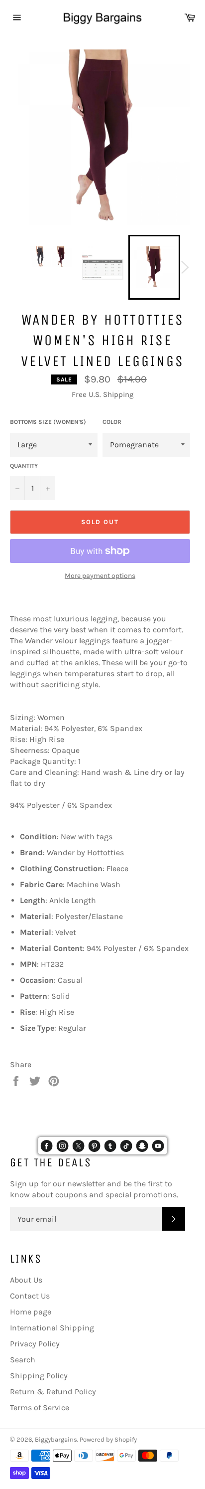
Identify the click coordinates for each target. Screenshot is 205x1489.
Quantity (24, 465)
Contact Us (30, 1296)
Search (22, 1359)
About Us (26, 1280)
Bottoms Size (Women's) (48, 421)
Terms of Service (39, 1407)
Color (111, 421)
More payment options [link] (100, 575)
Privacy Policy (35, 1343)
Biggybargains (56, 1439)
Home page (30, 1311)
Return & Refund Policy (53, 1391)
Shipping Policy (39, 1375)
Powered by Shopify (108, 1439)
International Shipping (52, 1327)
